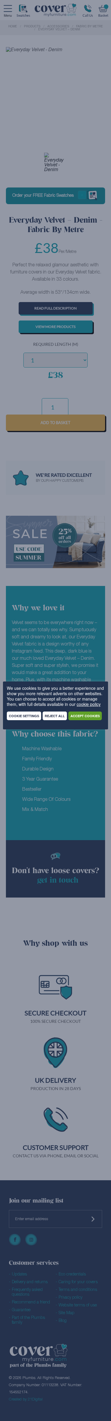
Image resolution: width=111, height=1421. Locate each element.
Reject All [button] (55, 716)
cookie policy (89, 704)
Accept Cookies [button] (85, 716)
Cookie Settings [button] (24, 716)
